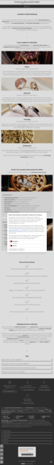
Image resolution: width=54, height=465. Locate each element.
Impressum (25, 230)
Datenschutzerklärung (14, 230)
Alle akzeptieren (13, 249)
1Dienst (15, 243)
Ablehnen (21, 249)
